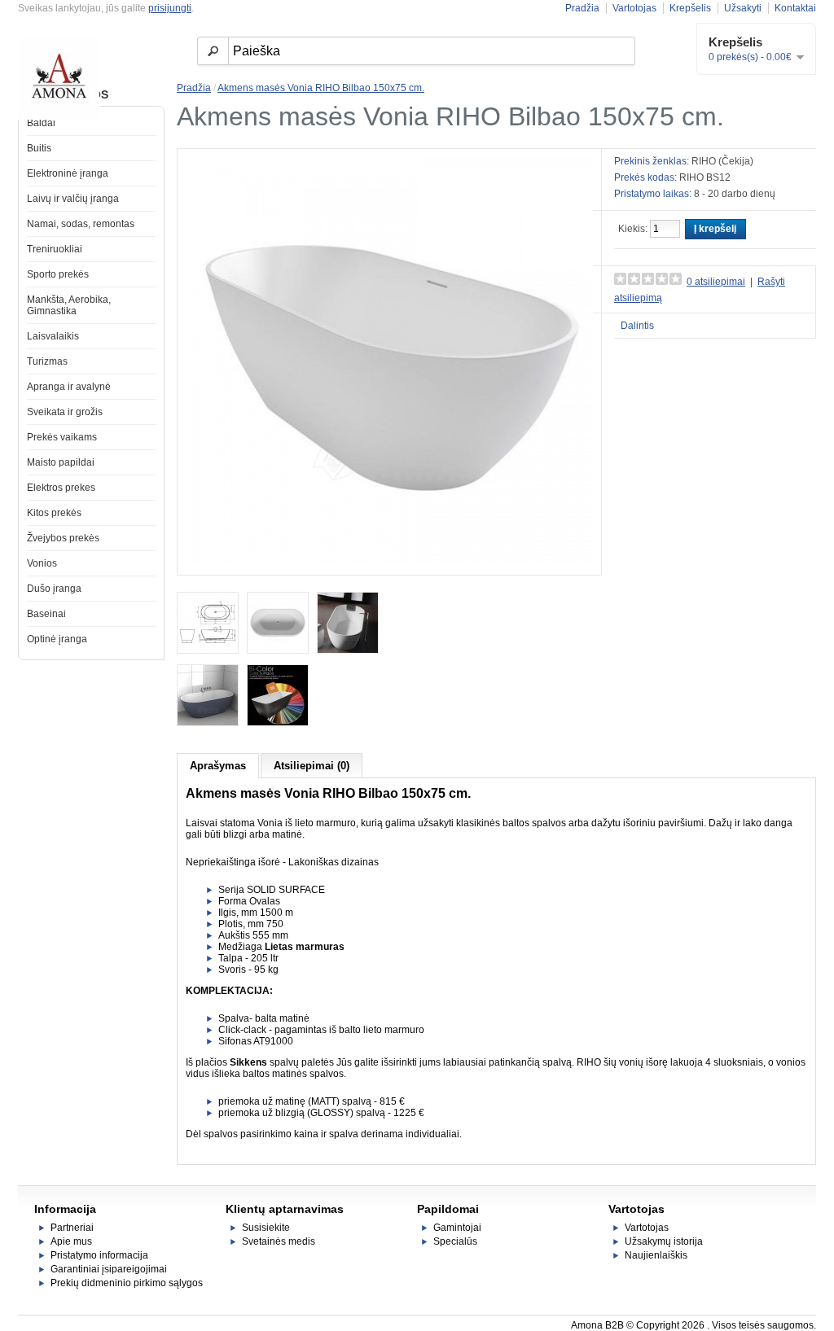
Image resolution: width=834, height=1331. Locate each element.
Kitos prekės (54, 513)
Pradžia (582, 8)
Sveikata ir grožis (65, 412)
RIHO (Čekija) (722, 161)
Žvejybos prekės (63, 538)
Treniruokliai (54, 249)
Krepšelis (690, 8)
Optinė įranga (57, 639)
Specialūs (455, 1241)
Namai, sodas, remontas (80, 224)
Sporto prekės (58, 274)
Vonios (42, 563)
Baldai (41, 123)
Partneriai (72, 1227)
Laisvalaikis (53, 336)
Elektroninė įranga (67, 173)
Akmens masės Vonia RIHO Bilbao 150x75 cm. (320, 88)
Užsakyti (743, 8)
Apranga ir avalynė (69, 386)
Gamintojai (457, 1227)
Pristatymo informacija (99, 1255)
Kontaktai (795, 8)
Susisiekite (266, 1227)
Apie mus (71, 1241)
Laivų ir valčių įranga (73, 198)
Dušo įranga (54, 588)
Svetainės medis (278, 1241)
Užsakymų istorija (664, 1241)
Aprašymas (218, 766)
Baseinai (46, 614)
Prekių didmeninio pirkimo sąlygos (126, 1283)
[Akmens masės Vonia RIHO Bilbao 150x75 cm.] (389, 561)
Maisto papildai (60, 462)
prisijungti (169, 8)
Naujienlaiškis (656, 1255)
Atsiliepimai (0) (311, 766)
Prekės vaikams (62, 437)
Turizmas (47, 361)
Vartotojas (634, 8)
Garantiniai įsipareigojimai (108, 1269)
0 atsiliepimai (716, 281)
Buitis (39, 148)
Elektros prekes (61, 487)
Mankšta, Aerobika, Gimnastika (69, 305)
